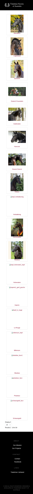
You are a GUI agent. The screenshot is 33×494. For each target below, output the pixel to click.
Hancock (17, 146)
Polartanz (17, 395)
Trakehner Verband (17, 472)
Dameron (17, 78)
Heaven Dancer (17, 169)
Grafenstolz (17, 124)
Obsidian (17, 373)
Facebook (17, 462)
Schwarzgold (17, 418)
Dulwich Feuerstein (17, 101)
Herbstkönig (17, 214)
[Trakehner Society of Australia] (17, 5)
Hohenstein (17, 282)
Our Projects (16, 448)
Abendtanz (17, 33)
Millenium (17, 350)
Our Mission (17, 445)
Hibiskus (17, 260)
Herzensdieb (17, 237)
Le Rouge (17, 328)
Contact (17, 459)
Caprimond (17, 56)
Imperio (17, 305)
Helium (17, 192)
